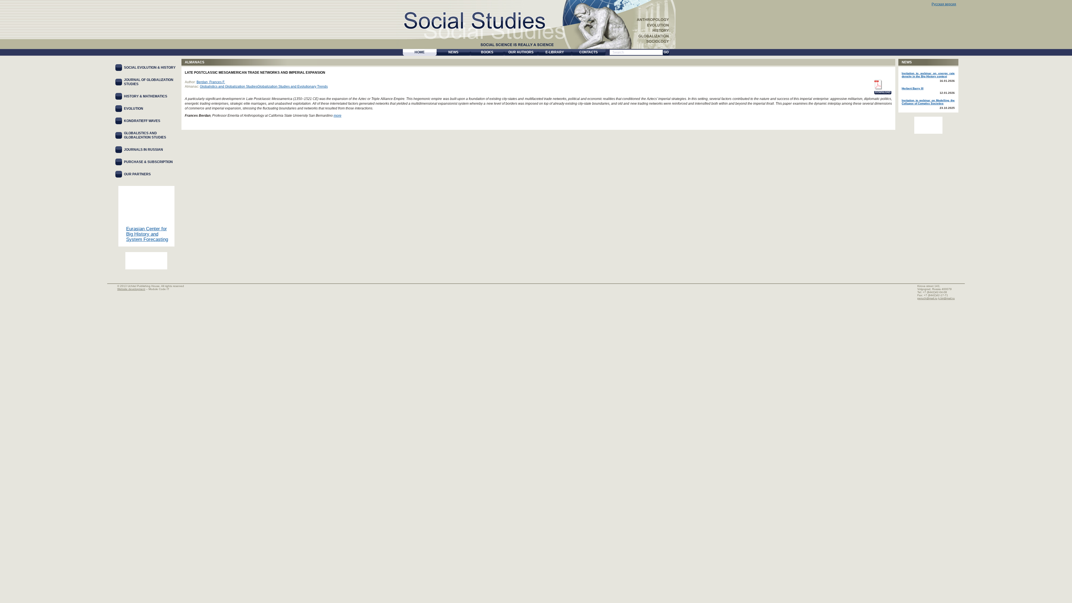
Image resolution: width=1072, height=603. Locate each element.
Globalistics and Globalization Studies (145, 135)
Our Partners (137, 174)
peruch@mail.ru (927, 298)
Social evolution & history (150, 68)
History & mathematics (145, 96)
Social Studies (492, 19)
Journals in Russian (143, 150)
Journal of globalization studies (148, 82)
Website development (131, 289)
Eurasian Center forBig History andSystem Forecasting (147, 234)
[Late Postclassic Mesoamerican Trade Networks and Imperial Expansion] (878, 85)
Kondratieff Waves (142, 121)
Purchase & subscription (148, 162)
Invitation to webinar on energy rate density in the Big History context (928, 75)
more (337, 116)
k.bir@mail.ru (946, 298)
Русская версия (944, 4)
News (907, 62)
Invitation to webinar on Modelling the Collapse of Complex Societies (928, 102)
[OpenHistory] (146, 260)
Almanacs (194, 62)
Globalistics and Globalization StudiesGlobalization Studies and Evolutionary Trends (264, 86)
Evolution (133, 109)
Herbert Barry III (912, 88)
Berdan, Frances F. (211, 82)
